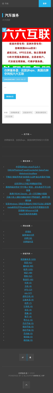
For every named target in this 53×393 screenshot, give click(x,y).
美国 (28, 262)
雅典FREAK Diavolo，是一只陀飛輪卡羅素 (28, 194)
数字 (28, 316)
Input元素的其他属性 (28, 214)
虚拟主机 (28, 296)
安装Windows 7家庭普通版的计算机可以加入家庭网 (28, 204)
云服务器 (28, 300)
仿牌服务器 (15, 112)
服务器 (28, 266)
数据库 (28, 279)
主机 (28, 286)
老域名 (28, 231)
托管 (28, 283)
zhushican (9, 79)
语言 (28, 310)
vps (28, 293)
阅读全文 (10, 97)
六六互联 (9, 116)
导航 (7, 4)
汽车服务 (12, 15)
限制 (28, 276)
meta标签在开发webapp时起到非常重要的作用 (28, 207)
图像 (28, 313)
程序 (28, 303)
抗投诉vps (27, 112)
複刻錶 (28, 337)
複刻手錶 (28, 327)
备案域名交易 (28, 235)
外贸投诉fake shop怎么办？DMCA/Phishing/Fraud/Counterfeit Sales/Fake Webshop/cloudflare (28, 170)
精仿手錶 (28, 330)
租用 (28, 269)
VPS (28, 289)
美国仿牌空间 (41, 112)
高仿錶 (28, 333)
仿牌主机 (28, 238)
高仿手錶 (28, 323)
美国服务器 (28, 259)
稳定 (28, 273)
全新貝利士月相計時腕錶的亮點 (28, 183)
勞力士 (28, 320)
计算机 (28, 306)
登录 (45, 4)
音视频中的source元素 (28, 210)
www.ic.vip (39, 376)
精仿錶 (28, 340)
